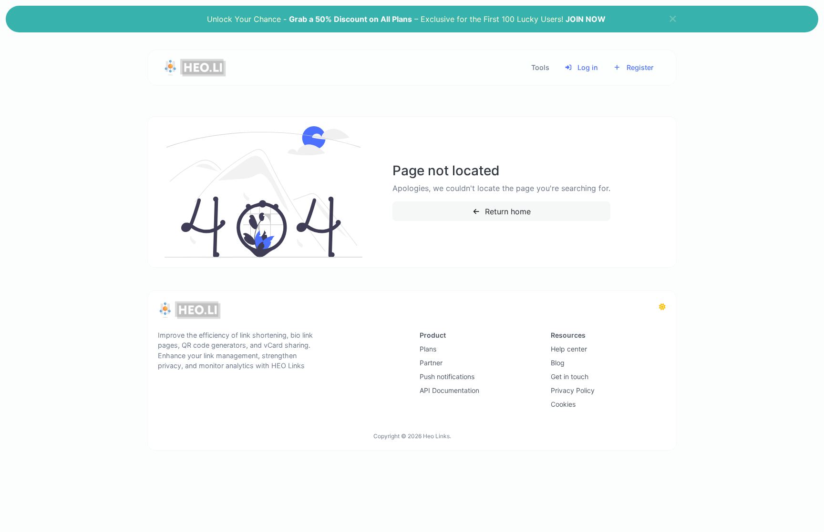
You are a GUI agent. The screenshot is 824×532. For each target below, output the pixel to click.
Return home (507, 211)
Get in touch (569, 376)
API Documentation (449, 390)
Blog (558, 363)
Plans (428, 349)
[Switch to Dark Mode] (662, 307)
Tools (540, 67)
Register (639, 67)
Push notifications (447, 376)
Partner (431, 363)
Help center (569, 349)
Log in (587, 67)
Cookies (563, 404)
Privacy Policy (573, 390)
